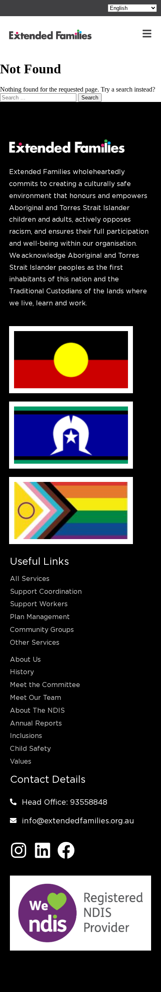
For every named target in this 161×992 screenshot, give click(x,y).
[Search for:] (39, 97)
